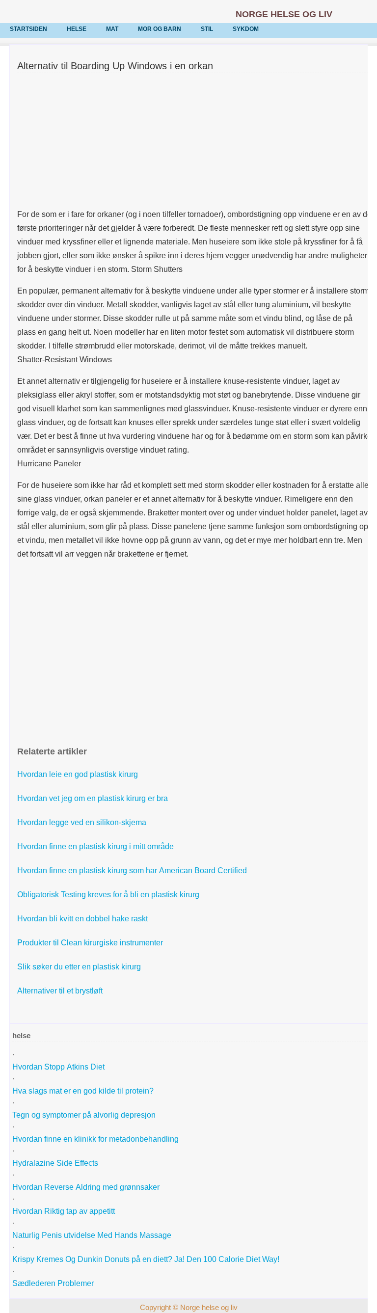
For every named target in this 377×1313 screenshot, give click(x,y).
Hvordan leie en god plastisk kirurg (78, 774)
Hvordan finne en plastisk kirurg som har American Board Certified (133, 870)
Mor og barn (159, 29)
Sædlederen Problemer (54, 1283)
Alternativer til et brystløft (61, 991)
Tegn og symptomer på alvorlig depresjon (85, 1115)
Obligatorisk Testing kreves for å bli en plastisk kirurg (109, 894)
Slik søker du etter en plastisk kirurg (80, 967)
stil (207, 29)
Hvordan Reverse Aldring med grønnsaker (87, 1187)
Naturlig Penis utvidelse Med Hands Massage (92, 1235)
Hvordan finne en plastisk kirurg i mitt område (96, 846)
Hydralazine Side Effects (56, 1163)
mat (112, 29)
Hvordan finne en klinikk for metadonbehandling (96, 1139)
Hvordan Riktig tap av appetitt (64, 1211)
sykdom (246, 29)
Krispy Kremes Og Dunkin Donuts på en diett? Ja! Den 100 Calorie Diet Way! (146, 1259)
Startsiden (28, 29)
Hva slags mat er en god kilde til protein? (84, 1091)
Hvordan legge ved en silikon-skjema (82, 822)
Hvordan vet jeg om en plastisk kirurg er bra (93, 798)
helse (76, 29)
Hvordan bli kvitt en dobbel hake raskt (83, 918)
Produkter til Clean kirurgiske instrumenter (91, 942)
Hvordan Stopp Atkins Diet (59, 1067)
